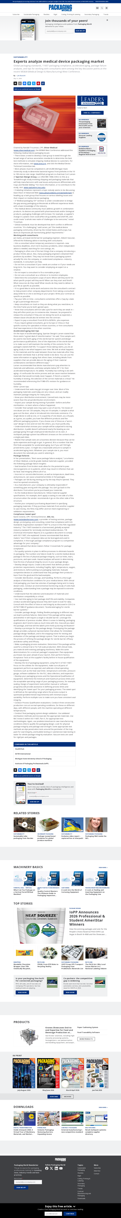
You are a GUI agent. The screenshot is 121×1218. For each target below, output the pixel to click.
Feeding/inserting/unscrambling (97, 888)
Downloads (41, 1128)
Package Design (75, 908)
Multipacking (90, 1128)
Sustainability (20, 57)
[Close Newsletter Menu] (107, 20)
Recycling (41, 962)
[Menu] (106, 8)
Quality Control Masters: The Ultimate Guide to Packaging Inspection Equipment (47, 893)
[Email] (20, 83)
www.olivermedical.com (24, 150)
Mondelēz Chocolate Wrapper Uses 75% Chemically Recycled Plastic (22, 966)
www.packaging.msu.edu (34, 187)
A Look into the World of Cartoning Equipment (71, 891)
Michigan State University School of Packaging (33, 759)
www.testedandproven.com (26, 519)
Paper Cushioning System (87, 1027)
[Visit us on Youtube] (61, 1168)
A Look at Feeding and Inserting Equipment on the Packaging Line (95, 892)
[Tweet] (34, 83)
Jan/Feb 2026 (97, 1090)
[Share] (24, 83)
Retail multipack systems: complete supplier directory (95, 1132)
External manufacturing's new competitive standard (72, 1131)
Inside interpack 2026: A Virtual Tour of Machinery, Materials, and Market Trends (24, 1132)
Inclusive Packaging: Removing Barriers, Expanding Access (45, 1132)
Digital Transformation (23, 1128)
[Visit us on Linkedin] (56, 1168)
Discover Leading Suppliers (85, 136)
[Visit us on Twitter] (51, 1168)
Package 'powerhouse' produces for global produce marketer (46, 838)
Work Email (32, 792)
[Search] (102, 8)
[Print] (15, 83)
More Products (86, 1039)
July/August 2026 (24, 1090)
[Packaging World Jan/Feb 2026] (97, 1073)
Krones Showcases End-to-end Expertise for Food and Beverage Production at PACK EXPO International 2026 (59, 1030)
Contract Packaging (69, 1128)
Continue (70, 1214)
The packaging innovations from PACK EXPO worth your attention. (86, 125)
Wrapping (17, 962)
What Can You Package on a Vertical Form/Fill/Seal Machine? (24, 892)
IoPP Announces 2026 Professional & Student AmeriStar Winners (87, 918)
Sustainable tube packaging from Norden (23, 837)
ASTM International (23, 754)
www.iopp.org (40, 163)
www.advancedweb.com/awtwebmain (55, 193)
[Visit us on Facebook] (46, 1168)
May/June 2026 (48, 1090)
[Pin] (38, 83)
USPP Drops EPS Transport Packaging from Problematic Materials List (72, 966)
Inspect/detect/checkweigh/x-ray (48, 888)
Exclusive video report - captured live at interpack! (72, 837)
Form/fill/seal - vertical (23, 888)
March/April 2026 (72, 1090)
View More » (103, 867)
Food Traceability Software (88, 1032)
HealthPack (19, 749)
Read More (22, 992)
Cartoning (65, 888)
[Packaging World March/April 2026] (72, 1073)
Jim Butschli (21, 76)
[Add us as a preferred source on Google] (43, 83)
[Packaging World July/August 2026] (24, 1073)
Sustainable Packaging (93, 834)
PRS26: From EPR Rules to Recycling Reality (47, 965)
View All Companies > (92, 113)
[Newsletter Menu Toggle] (97, 8)
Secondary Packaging (45, 834)
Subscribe (54, 1097)
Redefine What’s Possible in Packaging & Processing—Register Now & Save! (87, 151)
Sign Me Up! (80, 31)
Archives (67, 1097)
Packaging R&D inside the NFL (95, 837)
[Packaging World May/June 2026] (48, 1073)
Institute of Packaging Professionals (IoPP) (31, 764)
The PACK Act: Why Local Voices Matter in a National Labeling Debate (95, 966)
